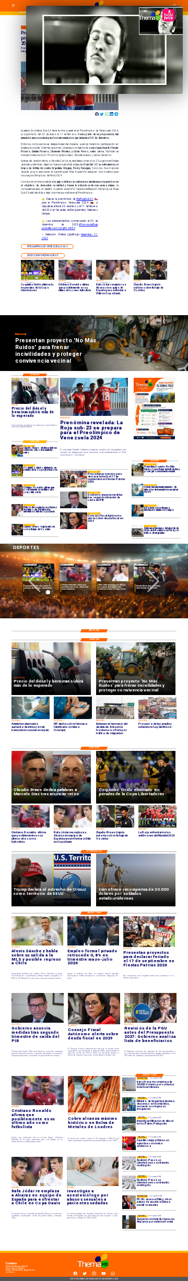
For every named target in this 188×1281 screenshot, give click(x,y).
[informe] (129, 1104)
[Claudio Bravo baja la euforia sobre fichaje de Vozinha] (17, 529)
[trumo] (129, 1202)
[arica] (138, 531)
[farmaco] (138, 511)
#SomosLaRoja (88, 224)
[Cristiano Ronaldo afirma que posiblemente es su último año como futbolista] (17, 490)
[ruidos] (138, 469)
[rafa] (17, 510)
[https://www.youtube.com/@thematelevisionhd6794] (103, 1275)
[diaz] (17, 451)
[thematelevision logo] (94, 1271)
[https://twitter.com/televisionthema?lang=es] (84, 1275)
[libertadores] (129, 1163)
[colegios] (129, 1222)
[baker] (129, 1124)
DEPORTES (30, 565)
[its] (138, 490)
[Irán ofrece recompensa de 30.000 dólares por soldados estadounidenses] (129, 1084)
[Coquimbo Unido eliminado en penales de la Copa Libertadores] (17, 470)
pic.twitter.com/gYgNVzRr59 (58, 228)
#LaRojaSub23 (84, 199)
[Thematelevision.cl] (13, 7)
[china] (129, 1143)
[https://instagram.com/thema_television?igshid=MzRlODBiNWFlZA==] (94, 1275)
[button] (47, 246)
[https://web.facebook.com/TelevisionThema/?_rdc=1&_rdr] (75, 1275)
